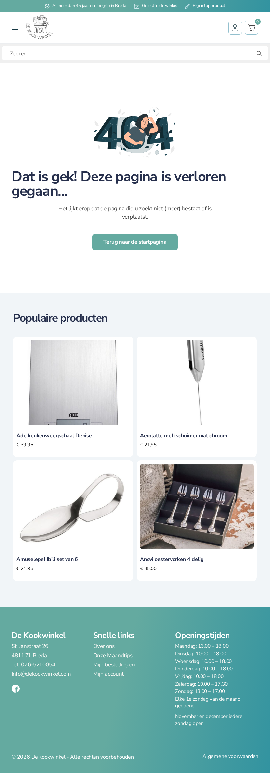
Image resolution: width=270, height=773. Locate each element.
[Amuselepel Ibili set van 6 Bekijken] (73, 506)
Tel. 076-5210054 (33, 664)
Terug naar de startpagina (135, 242)
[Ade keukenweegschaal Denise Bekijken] (73, 382)
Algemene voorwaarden (230, 756)
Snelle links (114, 635)
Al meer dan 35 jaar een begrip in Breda (89, 6)
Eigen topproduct (209, 6)
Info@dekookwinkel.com (41, 674)
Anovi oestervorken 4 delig (172, 559)
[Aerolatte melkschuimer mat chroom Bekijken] (197, 382)
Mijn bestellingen (114, 664)
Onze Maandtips (113, 655)
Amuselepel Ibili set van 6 (47, 559)
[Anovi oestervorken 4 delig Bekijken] (197, 506)
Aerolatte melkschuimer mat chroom (183, 435)
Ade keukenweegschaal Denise (54, 435)
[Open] (15, 28)
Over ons (104, 646)
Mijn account (108, 674)
